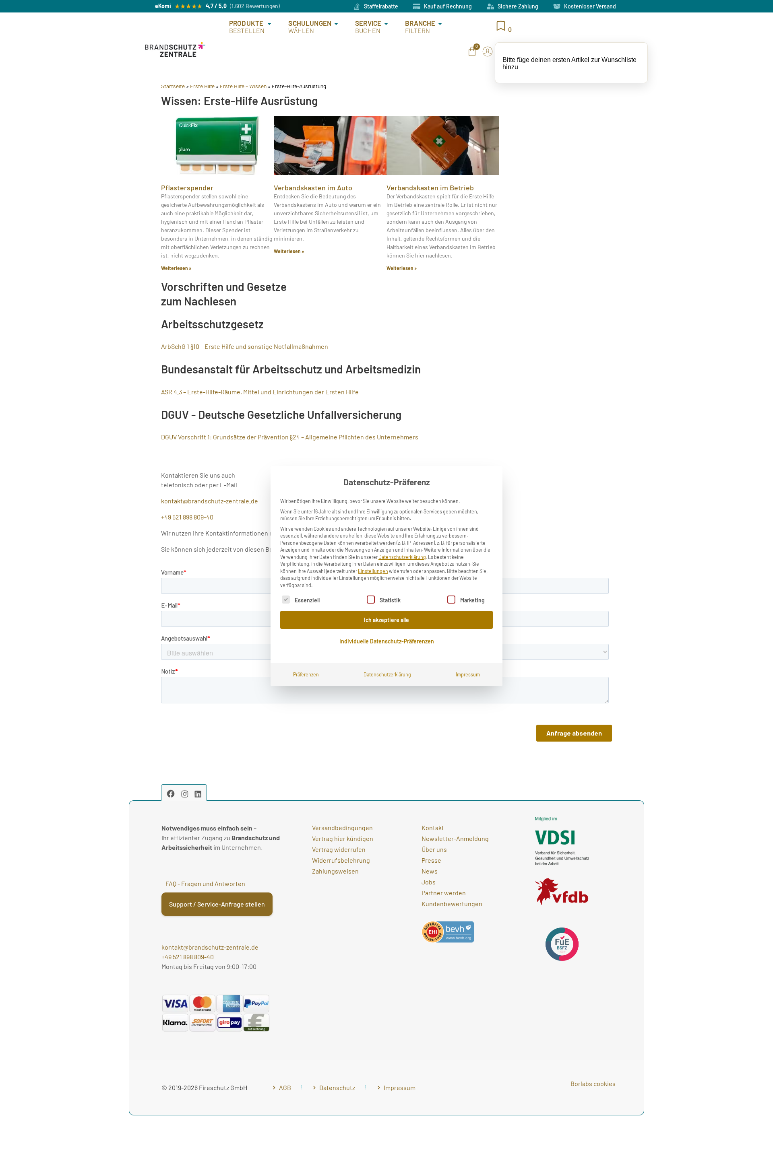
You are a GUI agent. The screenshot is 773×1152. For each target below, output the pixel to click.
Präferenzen (306, 674)
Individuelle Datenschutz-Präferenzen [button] (386, 641)
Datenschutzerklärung (402, 557)
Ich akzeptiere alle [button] (386, 619)
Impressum (468, 674)
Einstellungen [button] (373, 571)
